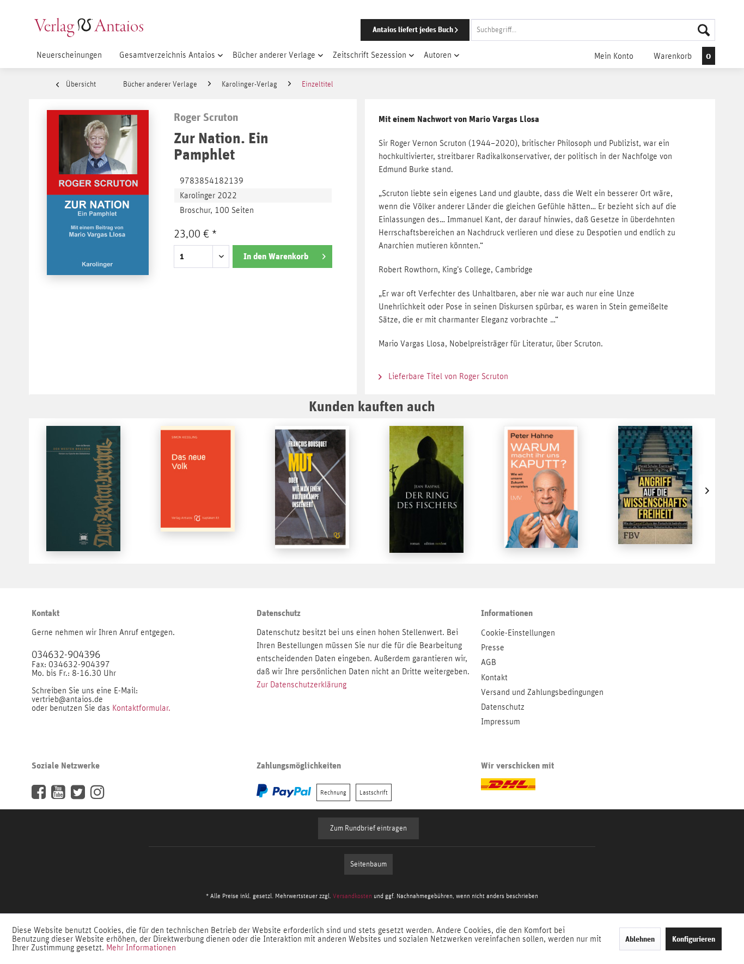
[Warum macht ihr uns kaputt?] (541, 491)
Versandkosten (352, 896)
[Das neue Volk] (197, 491)
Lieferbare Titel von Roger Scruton (447, 376)
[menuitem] (523, 30)
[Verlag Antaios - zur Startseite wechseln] (88, 27)
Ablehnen (640, 939)
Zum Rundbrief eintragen (368, 828)
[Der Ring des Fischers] (426, 491)
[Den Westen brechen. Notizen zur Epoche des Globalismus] (83, 491)
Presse (492, 647)
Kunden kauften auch (372, 406)
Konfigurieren (693, 939)
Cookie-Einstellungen (518, 633)
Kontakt (494, 677)
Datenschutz (503, 707)
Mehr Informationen (141, 947)
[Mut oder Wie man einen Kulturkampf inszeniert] (312, 491)
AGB (488, 662)
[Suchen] (703, 30)
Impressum (500, 721)
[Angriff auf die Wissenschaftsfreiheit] (655, 491)
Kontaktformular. (141, 708)
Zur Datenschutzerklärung (301, 684)
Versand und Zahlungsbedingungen (542, 692)
